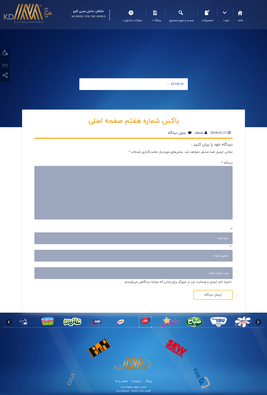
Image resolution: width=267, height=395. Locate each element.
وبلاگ (155, 13)
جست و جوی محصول (181, 13)
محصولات (207, 13)
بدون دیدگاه (177, 132)
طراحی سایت (144, 390)
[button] (9, 322)
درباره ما (136, 381)
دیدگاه (227, 163)
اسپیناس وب (122, 390)
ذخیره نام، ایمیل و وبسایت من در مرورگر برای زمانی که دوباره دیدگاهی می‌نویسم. (178, 282)
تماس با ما (121, 381)
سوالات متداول (131, 13)
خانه (240, 13)
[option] (243, 322)
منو (225, 13)
